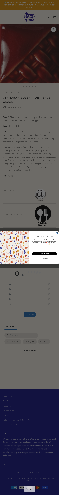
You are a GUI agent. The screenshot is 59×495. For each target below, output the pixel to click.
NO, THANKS (44, 258)
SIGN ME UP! (44, 253)
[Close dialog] (57, 233)
